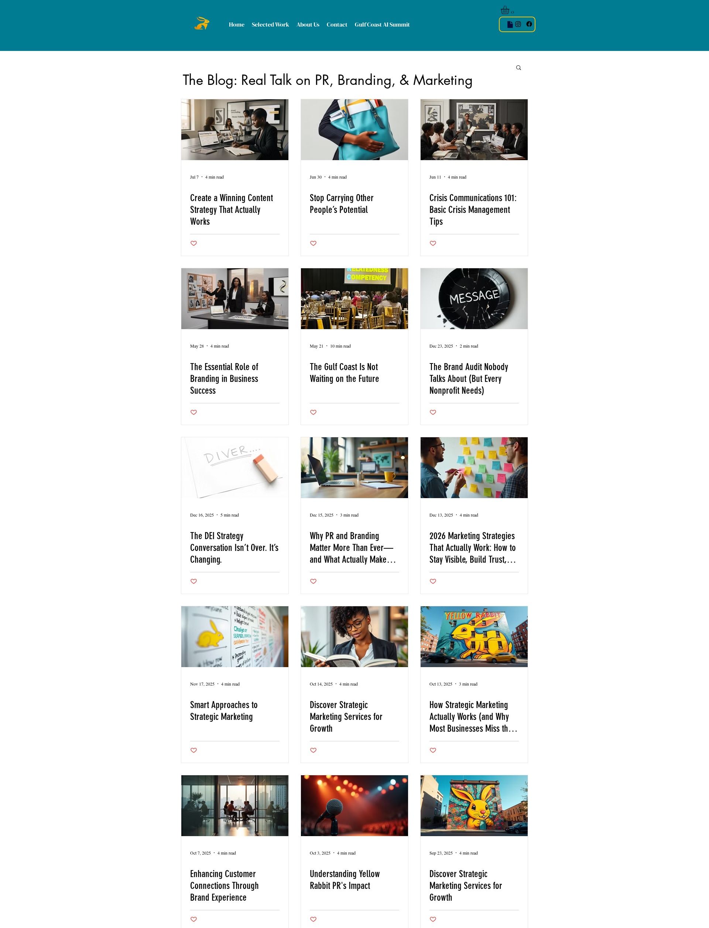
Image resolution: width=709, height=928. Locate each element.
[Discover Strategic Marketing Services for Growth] (354, 636)
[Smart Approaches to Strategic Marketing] (234, 636)
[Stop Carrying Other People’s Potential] (354, 129)
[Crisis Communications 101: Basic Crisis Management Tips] (474, 129)
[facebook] (529, 24)
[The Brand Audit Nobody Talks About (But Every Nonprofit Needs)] (474, 298)
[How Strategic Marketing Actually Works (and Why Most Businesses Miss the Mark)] (474, 636)
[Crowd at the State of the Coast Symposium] (354, 298)
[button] (510, 10)
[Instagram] (518, 24)
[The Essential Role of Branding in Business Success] (234, 298)
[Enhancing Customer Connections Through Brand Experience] (234, 805)
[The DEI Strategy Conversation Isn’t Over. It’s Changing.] (234, 467)
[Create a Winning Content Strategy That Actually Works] (234, 129)
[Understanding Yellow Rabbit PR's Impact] (354, 805)
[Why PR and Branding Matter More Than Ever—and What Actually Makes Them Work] (354, 467)
